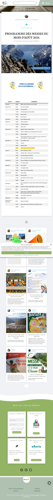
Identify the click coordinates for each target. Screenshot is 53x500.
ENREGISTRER (17, 432)
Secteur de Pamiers (36, 230)
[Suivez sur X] (26, 469)
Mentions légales (35, 495)
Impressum (36, 255)
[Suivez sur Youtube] (30, 469)
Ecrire (17, 460)
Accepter (26, 252)
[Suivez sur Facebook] (21, 469)
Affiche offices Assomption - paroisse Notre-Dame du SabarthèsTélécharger (35, 301)
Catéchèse (34, 309)
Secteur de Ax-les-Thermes (38, 349)
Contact (15, 491)
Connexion (37, 491)
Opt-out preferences (18, 255)
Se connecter (36, 460)
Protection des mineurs (16, 488)
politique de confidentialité (17, 429)
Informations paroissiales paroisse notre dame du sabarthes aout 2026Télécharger (16, 341)
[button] (51, 244)
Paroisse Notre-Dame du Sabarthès (40, 270)
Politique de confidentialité (28, 255)
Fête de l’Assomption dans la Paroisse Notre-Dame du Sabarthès (37, 296)
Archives (37, 488)
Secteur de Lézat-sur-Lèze (17, 230)
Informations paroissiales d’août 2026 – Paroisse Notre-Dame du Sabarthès (16, 336)
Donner (36, 433)
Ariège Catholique (26, 27)
